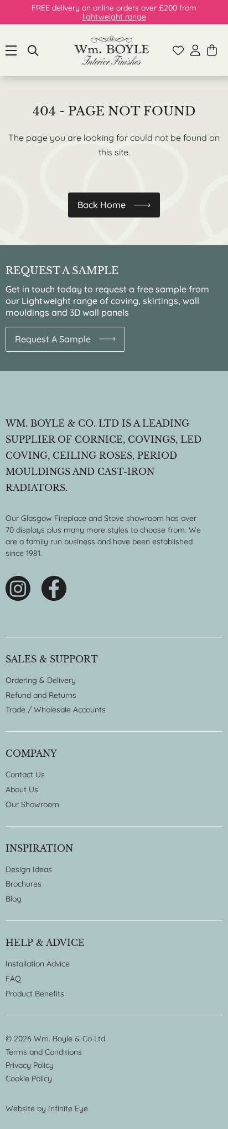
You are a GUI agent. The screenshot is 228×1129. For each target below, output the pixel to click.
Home (111, 50)
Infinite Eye (68, 1108)
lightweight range (114, 17)
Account (195, 50)
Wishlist (178, 50)
